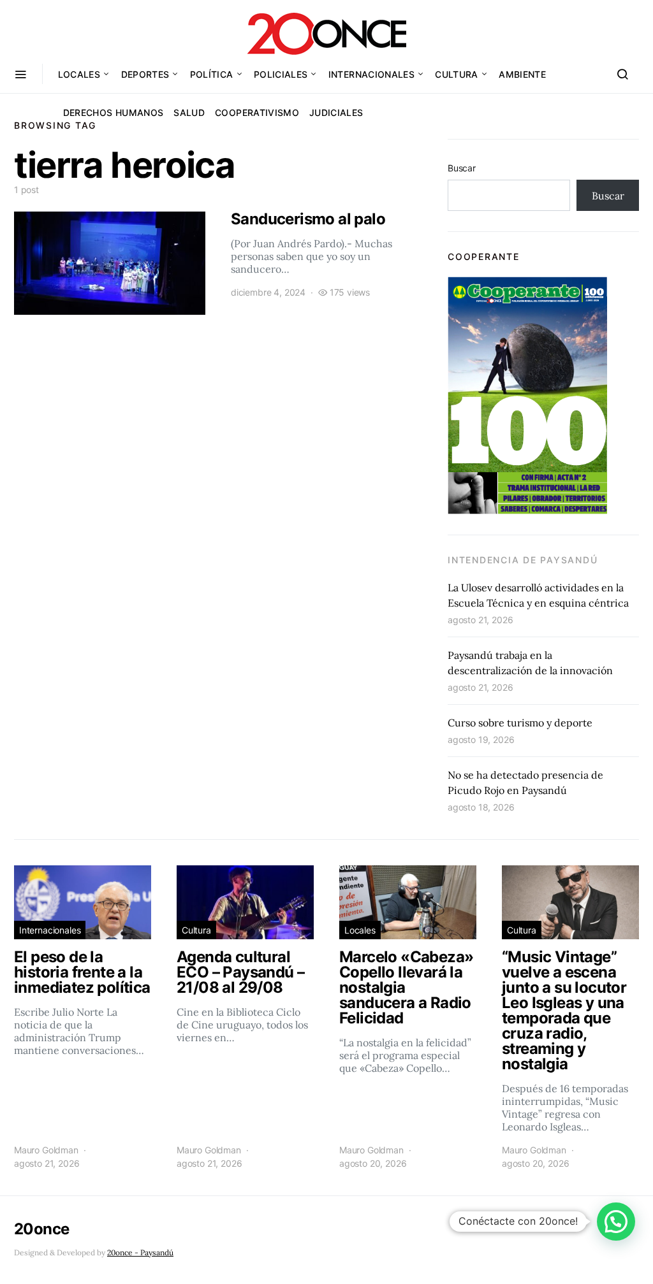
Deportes (145, 74)
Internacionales (371, 74)
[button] (616, 1221)
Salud (189, 112)
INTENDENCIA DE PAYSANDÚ (523, 559)
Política (211, 74)
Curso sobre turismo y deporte (520, 722)
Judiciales (336, 112)
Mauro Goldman (46, 1149)
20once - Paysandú (140, 1252)
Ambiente (522, 74)
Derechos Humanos (113, 112)
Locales (79, 74)
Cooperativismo (257, 112)
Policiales (281, 74)
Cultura (456, 74)
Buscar (462, 167)
